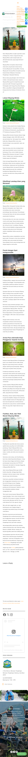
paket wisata (7, 542)
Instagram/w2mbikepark (10, 357)
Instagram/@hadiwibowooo (11, 440)
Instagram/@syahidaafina (11, 203)
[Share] (26, 23)
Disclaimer (19, 737)
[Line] (26, 17)
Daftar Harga (12, 731)
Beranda (6, 731)
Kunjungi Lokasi (14, 726)
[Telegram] (26, 20)
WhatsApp (23, 697)
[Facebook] (26, 8)
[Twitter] (26, 11)
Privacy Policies (11, 737)
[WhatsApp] (26, 14)
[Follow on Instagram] (11, 752)
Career (5, 734)
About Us (10, 734)
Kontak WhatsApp (14, 722)
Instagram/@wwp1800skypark (12, 123)
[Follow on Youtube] (17, 752)
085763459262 (14, 718)
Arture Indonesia (8, 684)
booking (13, 547)
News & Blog (20, 731)
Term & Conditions (19, 734)
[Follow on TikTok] (14, 752)
